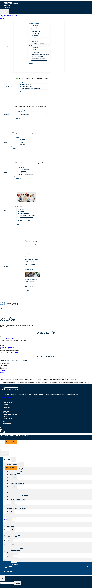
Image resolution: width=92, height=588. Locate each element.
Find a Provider (9, 312)
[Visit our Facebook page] (15, 152)
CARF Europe (41, 394)
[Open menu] (1, 308)
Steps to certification (27, 86)
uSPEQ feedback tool (12, 537)
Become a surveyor (25, 220)
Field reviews (34, 41)
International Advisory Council (27, 215)
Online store (7, 5)
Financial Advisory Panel (26, 217)
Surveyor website (8, 406)
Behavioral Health (35, 51)
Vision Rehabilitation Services (39, 60)
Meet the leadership (25, 213)
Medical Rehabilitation (37, 56)
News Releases (22, 139)
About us (5, 400)
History (22, 211)
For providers (24, 173)
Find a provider (8, 2)
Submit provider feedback (11, 3)
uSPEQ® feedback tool (27, 174)
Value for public (35, 29)
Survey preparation (36, 33)
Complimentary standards (37, 43)
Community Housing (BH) (7, 338)
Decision (2, 343)
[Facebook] (2, 432)
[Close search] (2, 578)
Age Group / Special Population (8, 342)
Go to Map (3, 370)
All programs (34, 47)
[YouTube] (4, 432)
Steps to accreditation (37, 31)
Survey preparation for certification (31, 88)
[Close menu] (0, 450)
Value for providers (36, 25)
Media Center (21, 144)
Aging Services (35, 49)
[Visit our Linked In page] (29, 68)
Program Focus (4, 340)
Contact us (7, 7)
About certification (26, 84)
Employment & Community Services (40, 54)
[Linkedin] (1, 432)
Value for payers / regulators (38, 27)
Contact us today (6, 397)
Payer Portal (6, 404)
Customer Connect (8, 402)
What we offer (24, 113)
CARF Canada (23, 210)
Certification (7, 502)
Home (2, 312)
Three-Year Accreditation (12, 343)
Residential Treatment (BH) (7, 347)
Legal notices (6, 407)
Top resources (25, 169)
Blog (19, 141)
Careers (22, 218)
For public (23, 171)
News (5, 519)
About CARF (23, 208)
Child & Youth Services (37, 53)
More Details (3, 372)
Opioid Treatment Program (38, 58)
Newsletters (21, 143)
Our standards (35, 39)
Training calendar (25, 114)
